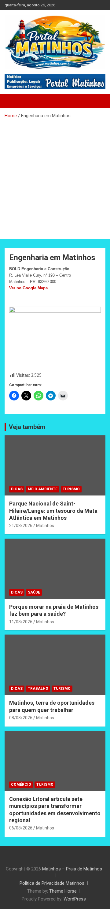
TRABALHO (38, 688)
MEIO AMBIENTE (42, 489)
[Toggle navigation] (12, 101)
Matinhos (45, 525)
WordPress (75, 899)
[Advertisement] (55, 176)
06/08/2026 (20, 828)
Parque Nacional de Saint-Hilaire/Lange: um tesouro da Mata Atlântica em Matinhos (53, 510)
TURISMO (71, 489)
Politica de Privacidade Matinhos (52, 883)
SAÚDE (34, 592)
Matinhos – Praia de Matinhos (72, 869)
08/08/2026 (20, 717)
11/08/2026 (20, 621)
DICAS (17, 489)
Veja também (27, 427)
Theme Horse (63, 891)
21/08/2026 (20, 525)
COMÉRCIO (21, 784)
